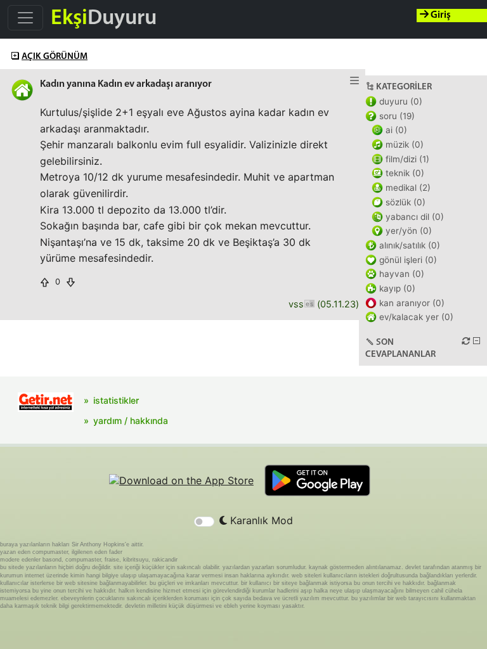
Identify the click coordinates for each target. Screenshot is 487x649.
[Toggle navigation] (25, 17)
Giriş (440, 15)
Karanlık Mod (260, 520)
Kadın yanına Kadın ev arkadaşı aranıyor (126, 84)
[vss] (309, 305)
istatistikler (116, 400)
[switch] (204, 522)
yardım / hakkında (130, 420)
